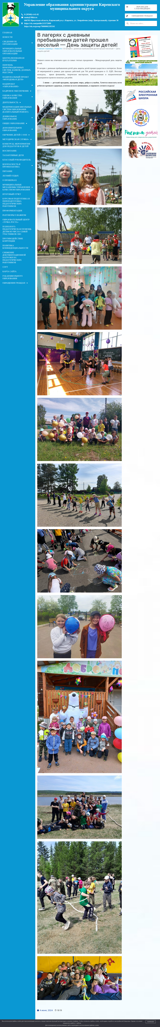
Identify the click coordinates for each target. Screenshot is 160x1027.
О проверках (9, 180)
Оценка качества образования (12, 96)
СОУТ (5, 267)
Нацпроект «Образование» (10, 85)
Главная (7, 33)
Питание (7, 171)
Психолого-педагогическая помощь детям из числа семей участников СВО (16, 230)
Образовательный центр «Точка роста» (16, 221)
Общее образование (13, 123)
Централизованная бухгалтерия (13, 59)
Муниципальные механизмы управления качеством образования (16, 187)
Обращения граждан (13, 283)
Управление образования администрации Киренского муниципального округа (72, 6)
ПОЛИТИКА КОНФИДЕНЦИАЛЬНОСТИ (15, 246)
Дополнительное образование (12, 129)
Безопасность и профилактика (11, 165)
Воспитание (9, 151)
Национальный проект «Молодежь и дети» (15, 78)
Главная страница (45, 49)
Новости (7, 37)
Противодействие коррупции (12, 239)
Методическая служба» (15, 139)
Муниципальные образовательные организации (12, 51)
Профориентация (12, 211)
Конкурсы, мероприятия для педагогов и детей (16, 145)
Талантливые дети (13, 155)
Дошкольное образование (9, 117)
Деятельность (10, 102)
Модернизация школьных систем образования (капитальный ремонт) (17, 109)
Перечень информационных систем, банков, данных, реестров (16, 69)
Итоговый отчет (11, 194)
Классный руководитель (16, 160)
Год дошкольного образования (12, 277)
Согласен (150, 1021)
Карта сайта (9, 271)
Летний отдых (10, 176)
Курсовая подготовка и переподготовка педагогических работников (16, 202)
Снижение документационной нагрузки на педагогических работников (14, 257)
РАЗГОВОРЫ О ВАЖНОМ (14, 215)
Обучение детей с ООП (14, 135)
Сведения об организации (10, 43)
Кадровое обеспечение (15, 91)
